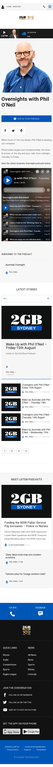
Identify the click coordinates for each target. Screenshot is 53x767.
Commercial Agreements (35, 747)
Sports (6, 669)
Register (17, 7)
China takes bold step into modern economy (23, 556)
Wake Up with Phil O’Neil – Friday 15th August (26, 346)
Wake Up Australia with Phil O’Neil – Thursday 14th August (36, 401)
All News (32, 655)
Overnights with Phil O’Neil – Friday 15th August (36, 386)
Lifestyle (32, 674)
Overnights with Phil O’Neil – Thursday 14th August (36, 416)
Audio (6, 659)
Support (27, 750)
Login (8, 7)
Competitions (9, 664)
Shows (6, 655)
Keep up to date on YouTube (22, 710)
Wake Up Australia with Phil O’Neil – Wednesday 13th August (36, 431)
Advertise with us (12, 747)
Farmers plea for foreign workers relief (25, 574)
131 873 (44, 6)
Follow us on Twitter (20, 702)
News (30, 659)
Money (31, 669)
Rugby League (9, 674)
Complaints (41, 750)
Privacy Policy (12, 750)
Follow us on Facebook (20, 695)
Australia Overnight (15, 264)
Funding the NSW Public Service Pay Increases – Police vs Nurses (26, 524)
